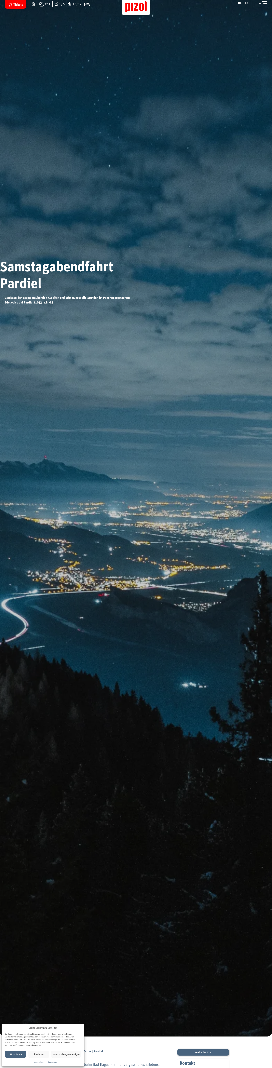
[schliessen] (264, 3)
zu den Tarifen (203, 1052)
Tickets (18, 4)
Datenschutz (38, 1062)
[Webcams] (34, 4)
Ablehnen (38, 1054)
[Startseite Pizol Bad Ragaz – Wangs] (136, 7)
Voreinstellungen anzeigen (66, 1054)
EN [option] (246, 3)
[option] (246, 3)
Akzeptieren (15, 1054)
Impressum (52, 1062)
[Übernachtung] (86, 4)
